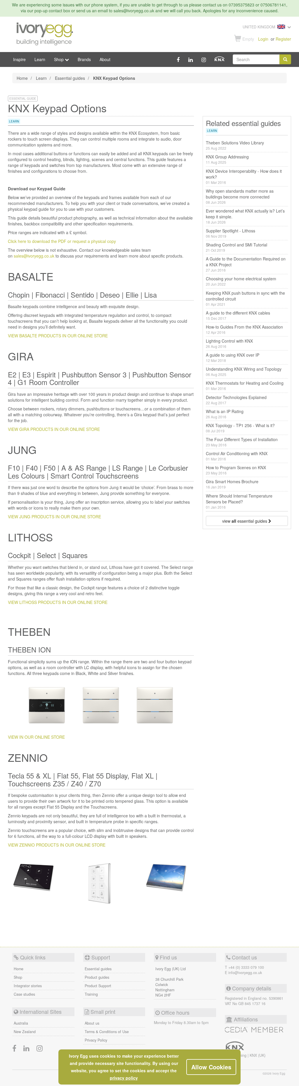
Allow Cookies (211, 1067)
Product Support (98, 985)
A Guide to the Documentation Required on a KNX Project (246, 264)
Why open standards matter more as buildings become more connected (240, 196)
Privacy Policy (96, 1040)
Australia (21, 1023)
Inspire (19, 59)
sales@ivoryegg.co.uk (34, 256)
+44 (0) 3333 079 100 (246, 967)
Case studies (24, 994)
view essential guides (245, 521)
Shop (18, 977)
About (105, 59)
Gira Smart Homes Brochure (232, 484)
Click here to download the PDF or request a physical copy (62, 241)
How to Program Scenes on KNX (236, 470)
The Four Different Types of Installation (242, 441)
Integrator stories (28, 985)
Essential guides (70, 78)
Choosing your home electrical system (241, 281)
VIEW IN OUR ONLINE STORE (36, 737)
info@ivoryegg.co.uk (245, 972)
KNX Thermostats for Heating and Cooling (245, 385)
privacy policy (124, 1078)
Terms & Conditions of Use (107, 1031)
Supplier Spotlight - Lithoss (230, 233)
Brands (84, 59)
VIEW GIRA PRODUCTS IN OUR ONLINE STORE (54, 429)
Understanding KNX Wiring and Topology (243, 371)
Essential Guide (22, 98)
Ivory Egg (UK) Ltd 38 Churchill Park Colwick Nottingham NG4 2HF (170, 982)
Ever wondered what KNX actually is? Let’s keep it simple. (245, 216)
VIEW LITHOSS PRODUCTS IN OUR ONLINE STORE (57, 602)
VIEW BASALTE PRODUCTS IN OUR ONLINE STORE (58, 336)
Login (263, 39)
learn (14, 121)
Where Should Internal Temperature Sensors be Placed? (239, 501)
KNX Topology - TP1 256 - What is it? (240, 427)
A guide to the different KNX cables (238, 315)
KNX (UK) (257, 1055)
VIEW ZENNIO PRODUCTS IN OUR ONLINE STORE (56, 845)
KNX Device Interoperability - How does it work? (244, 176)
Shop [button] (59, 59)
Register (283, 39)
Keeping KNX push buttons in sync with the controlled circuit (245, 298)
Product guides (97, 977)
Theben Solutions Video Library (235, 145)
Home (22, 78)
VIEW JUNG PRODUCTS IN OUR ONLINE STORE (54, 516)
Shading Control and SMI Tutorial (236, 247)
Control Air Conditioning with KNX (236, 455)
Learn (39, 59)
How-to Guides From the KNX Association (244, 329)
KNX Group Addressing (227, 159)
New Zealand (25, 1031)
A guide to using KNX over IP (232, 357)
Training (91, 994)
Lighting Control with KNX (229, 343)
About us (92, 1023)
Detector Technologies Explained (236, 399)
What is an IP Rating (225, 413)
